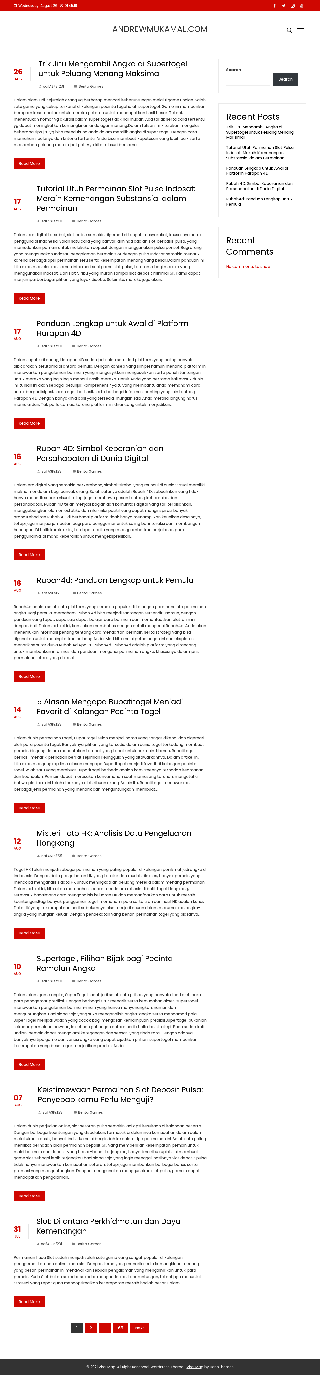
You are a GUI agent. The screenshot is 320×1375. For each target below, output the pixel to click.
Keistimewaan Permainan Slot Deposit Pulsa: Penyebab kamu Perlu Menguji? (120, 1094)
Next (139, 1328)
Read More (29, 163)
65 (120, 1328)
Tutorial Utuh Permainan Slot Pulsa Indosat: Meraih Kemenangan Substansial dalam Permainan (116, 198)
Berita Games (91, 86)
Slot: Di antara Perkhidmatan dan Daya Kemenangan (108, 1226)
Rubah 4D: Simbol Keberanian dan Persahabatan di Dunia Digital (100, 453)
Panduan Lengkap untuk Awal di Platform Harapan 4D (113, 328)
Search (233, 70)
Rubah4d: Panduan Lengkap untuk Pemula (115, 580)
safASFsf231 (53, 86)
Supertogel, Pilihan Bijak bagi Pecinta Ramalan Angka (105, 963)
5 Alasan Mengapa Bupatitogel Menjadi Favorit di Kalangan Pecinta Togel (110, 706)
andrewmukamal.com (160, 29)
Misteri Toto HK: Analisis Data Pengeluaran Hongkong (114, 838)
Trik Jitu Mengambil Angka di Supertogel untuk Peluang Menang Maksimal (112, 68)
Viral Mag (195, 1366)
